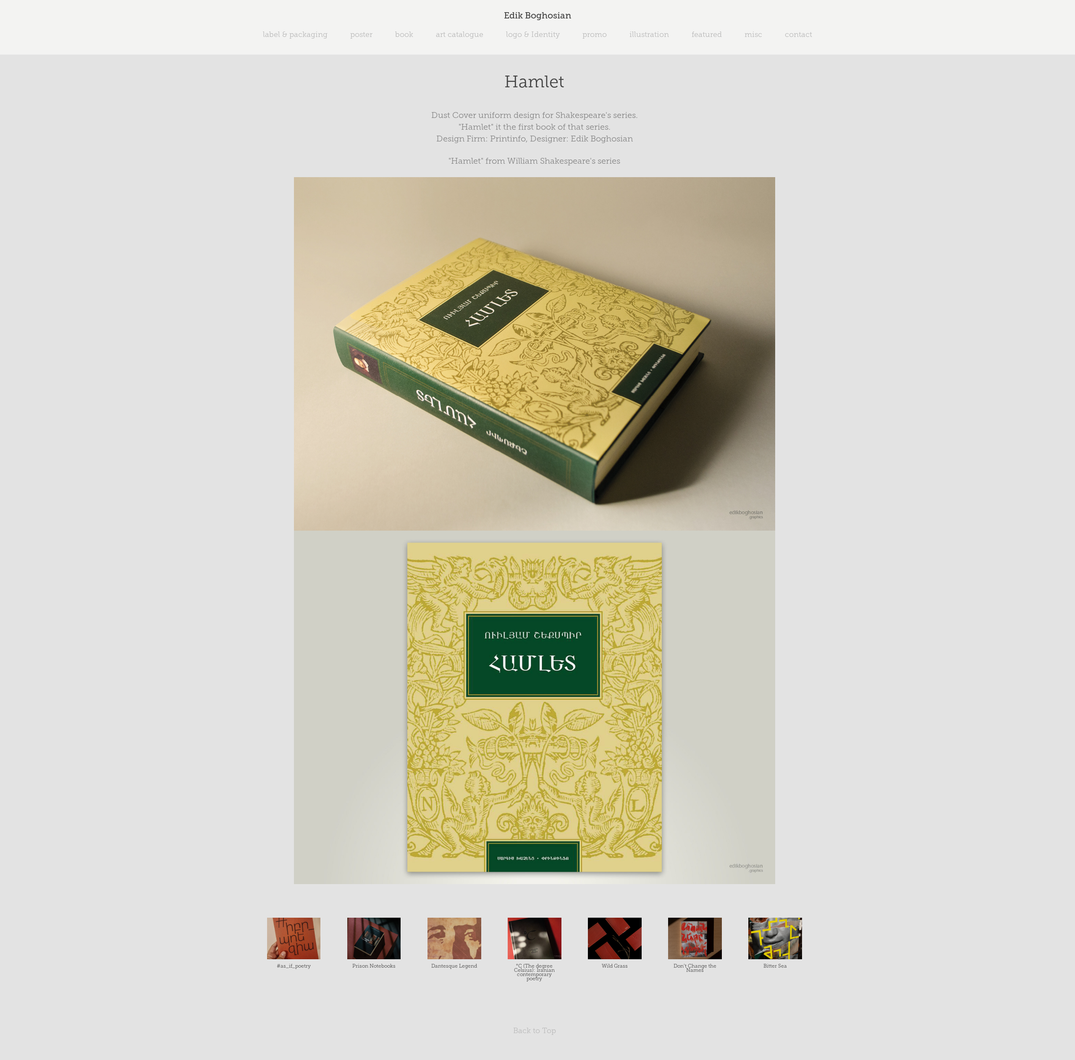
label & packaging (295, 34)
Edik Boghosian (537, 15)
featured (707, 34)
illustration (649, 34)
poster (361, 34)
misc (753, 34)
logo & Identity (533, 34)
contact (798, 34)
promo (594, 34)
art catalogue (459, 34)
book (404, 34)
